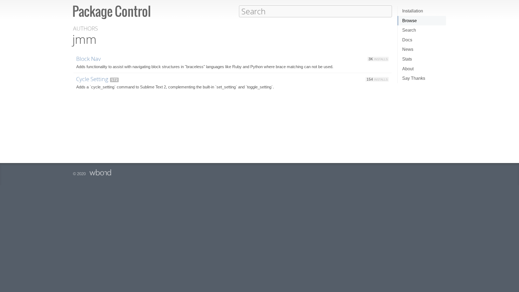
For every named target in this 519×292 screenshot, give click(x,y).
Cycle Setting (92, 79)
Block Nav (88, 58)
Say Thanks (413, 78)
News (407, 49)
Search (409, 30)
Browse (409, 20)
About (408, 69)
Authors (85, 28)
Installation (412, 11)
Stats (407, 59)
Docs (407, 40)
